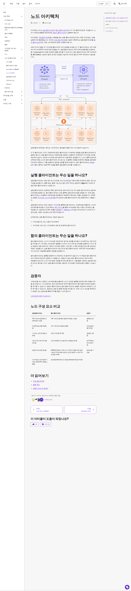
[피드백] (127, 587)
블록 (6, 44)
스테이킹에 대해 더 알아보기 (41, 296)
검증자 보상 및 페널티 (40, 388)
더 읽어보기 (109, 31)
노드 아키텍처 (10, 73)
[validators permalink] (30, 276)
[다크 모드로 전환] (114, 4)
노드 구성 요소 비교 (111, 28)
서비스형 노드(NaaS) (12, 69)
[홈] (4, 4)
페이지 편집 (47, 23)
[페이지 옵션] (40, 22)
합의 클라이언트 (61, 30)
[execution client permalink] (30, 175)
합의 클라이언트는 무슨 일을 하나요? (117, 21)
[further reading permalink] (30, 376)
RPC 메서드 (59, 207)
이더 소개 (7, 24)
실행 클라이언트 (48, 30)
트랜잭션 (7, 41)
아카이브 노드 (10, 80)
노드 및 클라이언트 (10, 58)
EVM (68, 181)
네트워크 (7, 88)
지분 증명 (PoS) (59, 40)
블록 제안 (36, 385)
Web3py (68, 210)
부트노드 (9, 84)
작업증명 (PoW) (44, 37)
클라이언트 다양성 (11, 65)
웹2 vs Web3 (9, 33)
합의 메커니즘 (9, 91)
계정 (6, 37)
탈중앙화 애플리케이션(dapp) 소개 (14, 29)
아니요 (47, 424)
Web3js (59, 210)
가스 (6, 54)
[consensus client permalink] (30, 236)
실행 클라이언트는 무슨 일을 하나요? (117, 18)
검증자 (108, 24)
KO (124, 4)
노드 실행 (9, 62)
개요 (4, 12)
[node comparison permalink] (30, 306)
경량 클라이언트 (11, 76)
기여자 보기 (48, 400)
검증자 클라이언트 (59, 33)
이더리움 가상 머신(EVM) (10, 49)
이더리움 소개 (9, 20)
